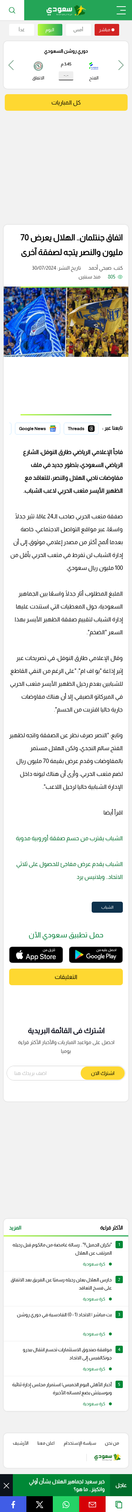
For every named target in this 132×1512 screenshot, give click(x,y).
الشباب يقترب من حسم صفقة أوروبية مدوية (69, 838)
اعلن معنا (46, 1443)
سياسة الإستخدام (80, 1443)
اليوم (49, 29)
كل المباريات (66, 102)
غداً (22, 29)
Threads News (81, 427)
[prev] (121, 65)
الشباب (107, 907)
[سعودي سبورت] (66, 10)
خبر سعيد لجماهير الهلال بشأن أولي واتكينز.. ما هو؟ (66, 1485)
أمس (78, 29)
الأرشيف (21, 1443)
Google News (44, 427)
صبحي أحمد (99, 268)
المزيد (15, 1228)
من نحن (112, 1443)
